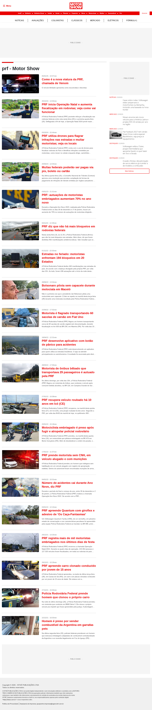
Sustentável (112, 13)
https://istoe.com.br (9, 700)
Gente (57, 13)
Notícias (19, 20)
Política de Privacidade (10, 704)
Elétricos (113, 20)
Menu (83, 13)
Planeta (65, 13)
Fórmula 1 (131, 20)
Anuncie (144, 13)
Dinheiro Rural (39, 13)
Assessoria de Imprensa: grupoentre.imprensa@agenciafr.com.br (42, 704)
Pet (121, 13)
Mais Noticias (129, 171)
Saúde (50, 13)
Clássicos (76, 20)
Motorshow (92, 13)
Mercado (95, 20)
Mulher (102, 13)
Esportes (75, 13)
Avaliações (38, 20)
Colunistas (57, 20)
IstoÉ (19, 13)
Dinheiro (28, 13)
